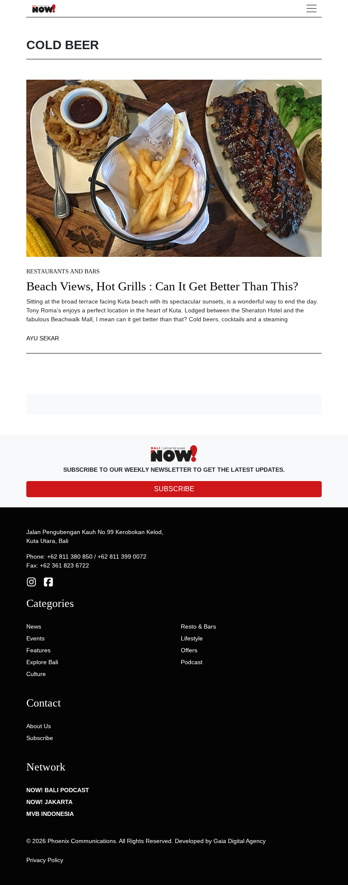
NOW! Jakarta (49, 802)
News (33, 626)
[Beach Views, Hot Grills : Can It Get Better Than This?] (174, 167)
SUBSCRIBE (174, 489)
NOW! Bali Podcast (57, 790)
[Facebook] (48, 581)
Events (35, 638)
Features (38, 650)
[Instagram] (31, 581)
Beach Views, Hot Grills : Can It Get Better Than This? (162, 286)
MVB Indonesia (50, 813)
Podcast (191, 662)
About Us (38, 726)
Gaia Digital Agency (239, 841)
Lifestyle (192, 638)
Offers (189, 650)
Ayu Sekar (42, 338)
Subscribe (39, 738)
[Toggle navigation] (311, 8)
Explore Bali (42, 662)
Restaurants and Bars (63, 271)
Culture (36, 674)
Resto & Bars (198, 626)
